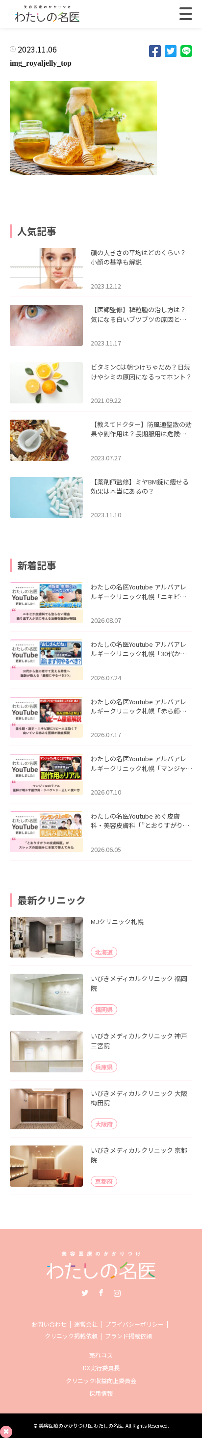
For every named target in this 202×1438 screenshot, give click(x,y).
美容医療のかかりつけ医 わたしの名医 (81, 1425)
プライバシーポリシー (134, 1324)
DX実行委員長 (101, 1367)
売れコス (101, 1355)
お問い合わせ (49, 1324)
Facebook (101, 1292)
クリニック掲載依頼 (71, 1335)
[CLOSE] (185, 13)
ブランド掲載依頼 (128, 1335)
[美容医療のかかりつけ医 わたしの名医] (101, 1276)
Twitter (84, 1292)
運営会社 (86, 1324)
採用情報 (101, 1393)
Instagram (117, 1292)
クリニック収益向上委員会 (101, 1380)
